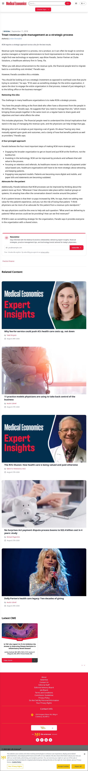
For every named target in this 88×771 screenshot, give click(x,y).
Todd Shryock (11, 335)
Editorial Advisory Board (44, 687)
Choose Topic (41, 9)
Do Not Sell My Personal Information (44, 700)
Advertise (44, 680)
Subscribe (75, 248)
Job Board (44, 690)
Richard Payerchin (13, 537)
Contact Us (44, 682)
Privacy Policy (44, 698)
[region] (44, 761)
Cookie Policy (16, 762)
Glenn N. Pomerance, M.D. (16, 469)
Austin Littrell (11, 403)
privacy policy (45, 252)
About (44, 677)
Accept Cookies (63, 766)
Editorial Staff (44, 685)
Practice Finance (8, 261)
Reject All (78, 766)
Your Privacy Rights (44, 703)
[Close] (84, 754)
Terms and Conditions (44, 692)
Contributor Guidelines (44, 695)
